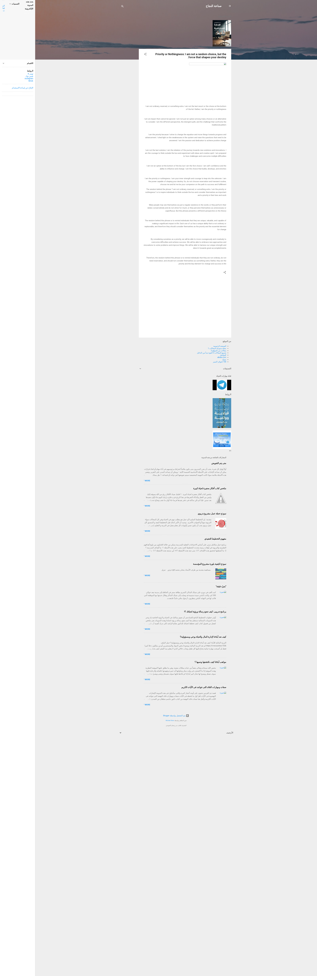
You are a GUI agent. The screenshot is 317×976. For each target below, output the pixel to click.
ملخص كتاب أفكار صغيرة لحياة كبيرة (209, 488)
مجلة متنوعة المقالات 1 (217, 348)
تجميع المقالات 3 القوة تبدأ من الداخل (211, 353)
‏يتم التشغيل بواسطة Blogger (174, 716)
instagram (29, 78)
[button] (145, 54)
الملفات (3, 8)
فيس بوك (29, 76)
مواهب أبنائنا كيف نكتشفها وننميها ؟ (210, 662)
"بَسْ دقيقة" (221, 586)
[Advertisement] (129, 50)
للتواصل (223, 355)
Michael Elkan (170, 720)
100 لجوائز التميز (219, 362)
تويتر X (30, 74)
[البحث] (122, 7)
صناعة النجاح (214, 6)
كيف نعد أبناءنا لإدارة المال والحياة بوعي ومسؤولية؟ (203, 636)
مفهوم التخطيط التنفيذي (215, 538)
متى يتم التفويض (218, 463)
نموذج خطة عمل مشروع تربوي (212, 513)
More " (147, 481)
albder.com (221, 357)
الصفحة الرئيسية (219, 346)
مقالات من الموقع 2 (218, 350)
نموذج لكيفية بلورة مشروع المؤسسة (209, 564)
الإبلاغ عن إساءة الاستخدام (22, 88)
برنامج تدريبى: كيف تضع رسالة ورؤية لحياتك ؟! (205, 611)
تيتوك (224, 359)
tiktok (30, 81)
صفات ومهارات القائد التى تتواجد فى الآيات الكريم (203, 687)
